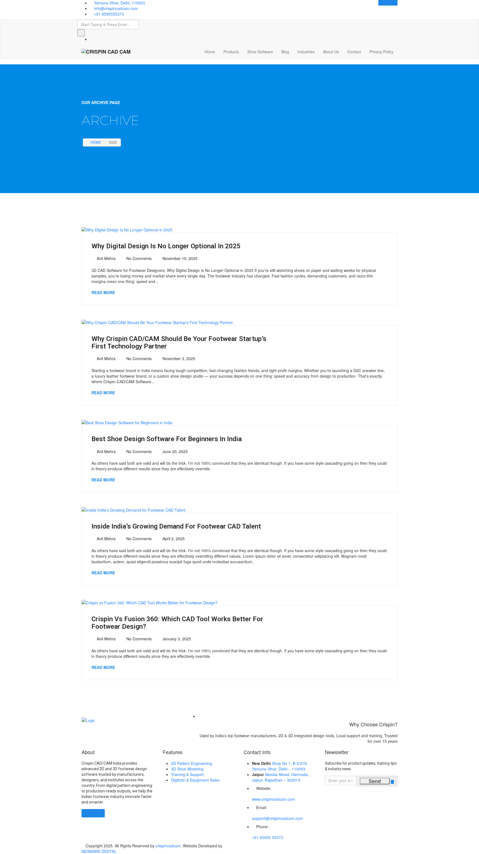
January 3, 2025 (176, 638)
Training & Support (187, 774)
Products (231, 51)
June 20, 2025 (174, 451)
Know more (93, 813)
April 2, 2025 (173, 538)
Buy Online (388, 3)
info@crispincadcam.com (116, 8)
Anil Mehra (106, 258)
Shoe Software (260, 51)
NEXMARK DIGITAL (98, 851)
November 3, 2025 (178, 358)
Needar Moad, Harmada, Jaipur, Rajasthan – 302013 (280, 777)
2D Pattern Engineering (191, 763)
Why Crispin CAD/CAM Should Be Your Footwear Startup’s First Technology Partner (178, 342)
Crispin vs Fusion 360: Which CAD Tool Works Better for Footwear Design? (177, 622)
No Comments (138, 258)
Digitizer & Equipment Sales (195, 780)
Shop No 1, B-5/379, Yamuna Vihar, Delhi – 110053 (280, 766)
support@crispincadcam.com (277, 818)
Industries (306, 51)
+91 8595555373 (109, 14)
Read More (103, 292)
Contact (354, 51)
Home (210, 51)
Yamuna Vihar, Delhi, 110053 (119, 3)
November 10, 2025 (179, 258)
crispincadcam (168, 845)
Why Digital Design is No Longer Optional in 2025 (166, 246)
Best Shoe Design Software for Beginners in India (166, 439)
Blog (285, 51)
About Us (331, 51)
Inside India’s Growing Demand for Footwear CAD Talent (176, 526)
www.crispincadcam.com (273, 799)
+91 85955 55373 (267, 837)
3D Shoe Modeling (187, 769)
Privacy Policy (381, 51)
